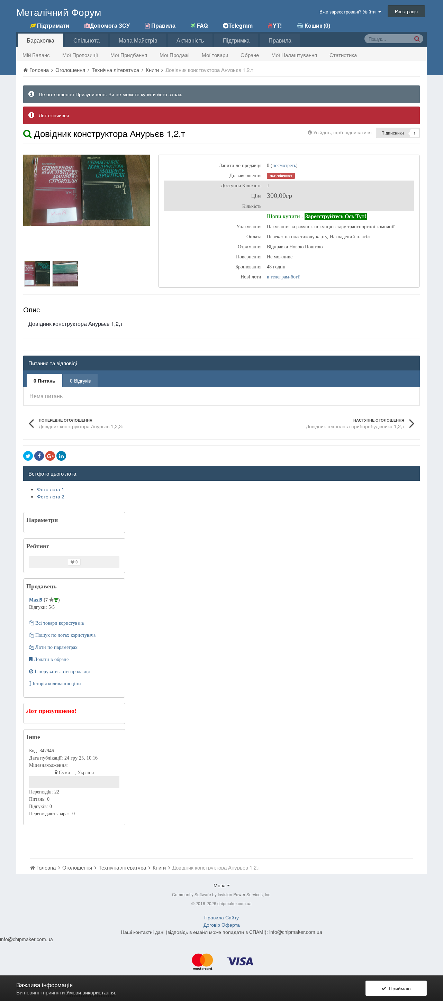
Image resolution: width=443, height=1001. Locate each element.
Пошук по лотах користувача (65, 635)
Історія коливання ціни (56, 683)
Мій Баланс (36, 54)
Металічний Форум (58, 12)
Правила (280, 40)
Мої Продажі (174, 54)
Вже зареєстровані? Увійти (348, 11)
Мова (220, 885)
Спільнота (86, 40)
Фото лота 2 (50, 496)
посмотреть (284, 165)
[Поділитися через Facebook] (39, 456)
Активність (190, 40)
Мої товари (215, 54)
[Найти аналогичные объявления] (27, 133)
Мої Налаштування (294, 54)
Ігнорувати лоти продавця (61, 671)
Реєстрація (406, 11)
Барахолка (40, 40)
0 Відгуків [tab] (80, 380)
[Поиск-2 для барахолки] (417, 38)
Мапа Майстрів (138, 40)
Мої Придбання (128, 54)
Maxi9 (36, 600)
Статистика (343, 54)
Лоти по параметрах (56, 647)
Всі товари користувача (59, 623)
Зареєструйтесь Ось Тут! (335, 216)
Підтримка (236, 40)
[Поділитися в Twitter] (28, 456)
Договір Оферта (222, 924)
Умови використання (90, 992)
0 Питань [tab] (44, 380)
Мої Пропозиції (80, 54)
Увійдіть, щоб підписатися (342, 132)
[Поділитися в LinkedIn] (61, 456)
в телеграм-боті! (284, 276)
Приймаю (398, 988)
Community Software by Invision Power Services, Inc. (221, 894)
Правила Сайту (221, 917)
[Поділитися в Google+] (50, 456)
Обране (250, 54)
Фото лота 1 (50, 489)
